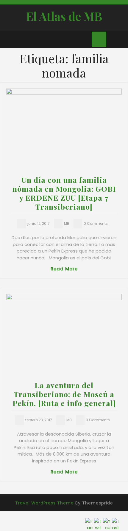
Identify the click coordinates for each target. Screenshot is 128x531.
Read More (64, 269)
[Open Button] (9, 38)
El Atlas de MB (64, 16)
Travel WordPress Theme (44, 503)
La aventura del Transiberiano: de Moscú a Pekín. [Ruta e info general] (64, 394)
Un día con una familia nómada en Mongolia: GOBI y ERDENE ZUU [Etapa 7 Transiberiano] (64, 193)
